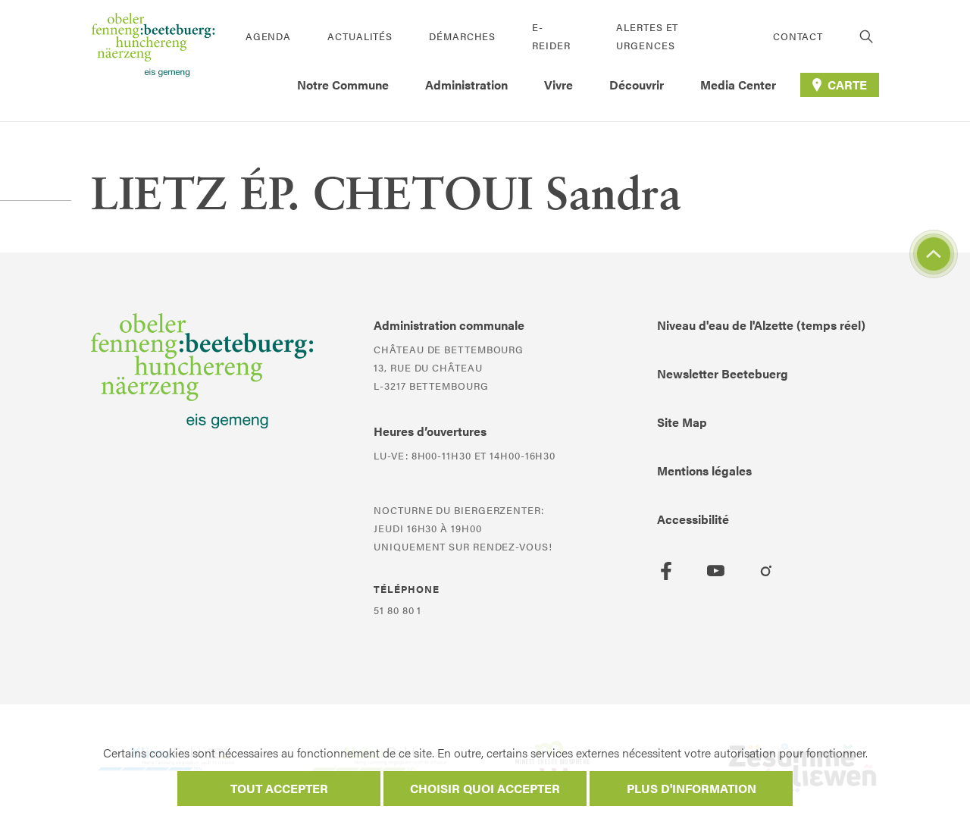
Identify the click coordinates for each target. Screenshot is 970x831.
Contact (798, 36)
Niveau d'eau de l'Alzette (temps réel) (761, 325)
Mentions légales (704, 470)
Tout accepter (279, 788)
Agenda (268, 36)
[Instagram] (766, 571)
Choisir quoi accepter (485, 788)
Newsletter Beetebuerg (722, 373)
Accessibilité (693, 519)
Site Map (682, 422)
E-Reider (551, 36)
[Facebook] (666, 571)
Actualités (360, 36)
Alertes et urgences (647, 36)
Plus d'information (691, 788)
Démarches (462, 36)
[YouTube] (716, 571)
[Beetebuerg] (153, 60)
